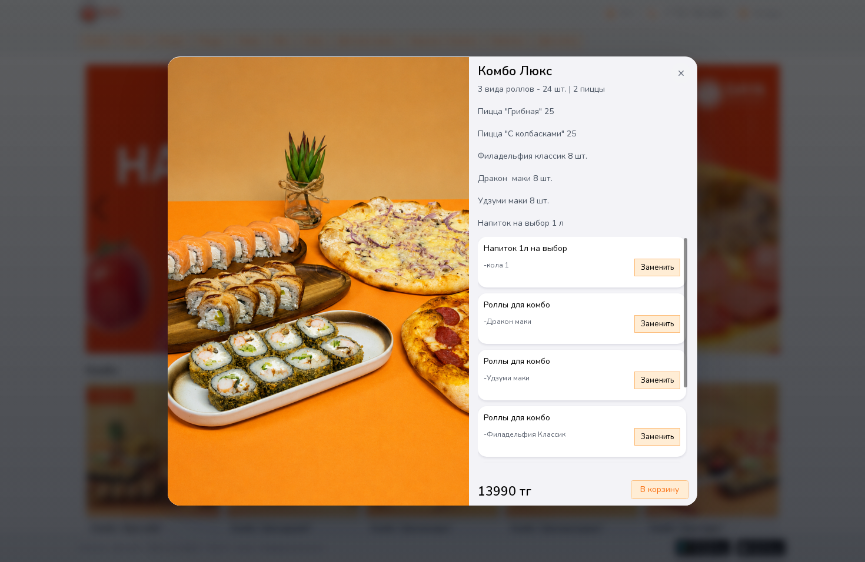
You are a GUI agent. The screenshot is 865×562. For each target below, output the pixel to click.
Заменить (657, 267)
